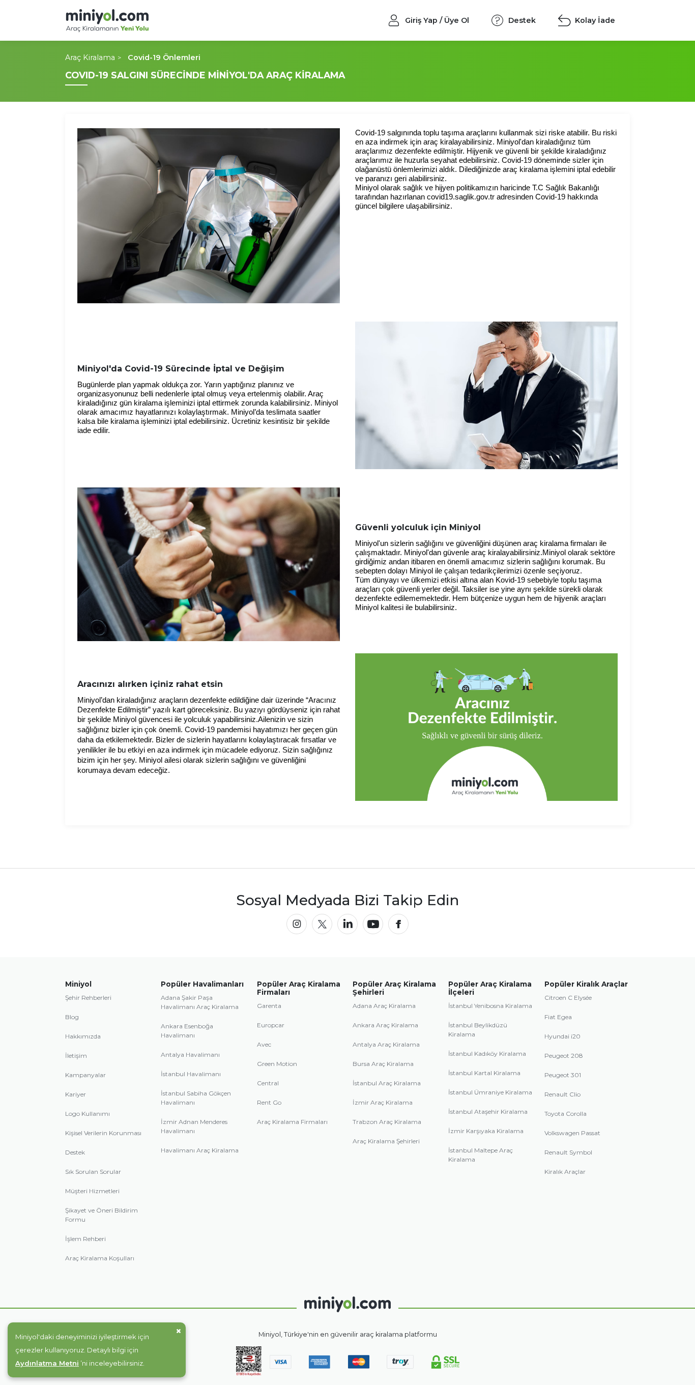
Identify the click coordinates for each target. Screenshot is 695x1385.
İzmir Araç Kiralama (383, 1102)
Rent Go (269, 1102)
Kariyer (75, 1094)
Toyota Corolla (565, 1113)
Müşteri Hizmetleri (92, 1191)
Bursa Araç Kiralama (383, 1063)
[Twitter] (322, 924)
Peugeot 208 (563, 1055)
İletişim (76, 1055)
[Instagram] (296, 924)
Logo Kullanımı (87, 1113)
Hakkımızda (83, 1036)
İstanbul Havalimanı (191, 1074)
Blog (72, 1017)
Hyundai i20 (562, 1036)
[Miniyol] (135, 20)
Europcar (270, 1025)
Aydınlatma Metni (47, 1363)
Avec (264, 1044)
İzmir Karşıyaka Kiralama (486, 1131)
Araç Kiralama (90, 57)
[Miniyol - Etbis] (249, 1373)
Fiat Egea (558, 1017)
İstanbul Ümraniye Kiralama (490, 1092)
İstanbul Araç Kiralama (387, 1083)
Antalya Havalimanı (190, 1054)
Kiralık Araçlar (565, 1171)
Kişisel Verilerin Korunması (103, 1133)
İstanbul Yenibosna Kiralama (490, 1005)
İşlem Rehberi (85, 1239)
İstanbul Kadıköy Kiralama (487, 1053)
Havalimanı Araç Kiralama (200, 1150)
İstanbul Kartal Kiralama (484, 1073)
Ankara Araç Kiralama (385, 1025)
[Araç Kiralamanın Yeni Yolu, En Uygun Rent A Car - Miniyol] (347, 1304)
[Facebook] (398, 924)
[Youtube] (373, 924)
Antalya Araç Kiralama (386, 1044)
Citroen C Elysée (568, 997)
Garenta (269, 1005)
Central (268, 1083)
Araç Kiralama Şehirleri (386, 1141)
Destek (75, 1152)
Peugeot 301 (562, 1075)
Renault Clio (562, 1094)
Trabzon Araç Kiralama (387, 1122)
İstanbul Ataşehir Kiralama (488, 1111)
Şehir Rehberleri (88, 997)
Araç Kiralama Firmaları (292, 1122)
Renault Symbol (568, 1152)
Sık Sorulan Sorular (93, 1171)
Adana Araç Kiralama (384, 1005)
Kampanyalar (85, 1075)
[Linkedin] (347, 924)
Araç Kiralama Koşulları (99, 1258)
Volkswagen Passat (572, 1133)
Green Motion (277, 1063)
